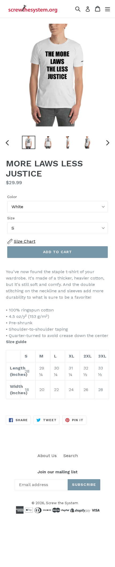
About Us (47, 455)
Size (11, 218)
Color (12, 197)
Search (70, 455)
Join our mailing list (57, 472)
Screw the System (62, 503)
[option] (28, 142)
